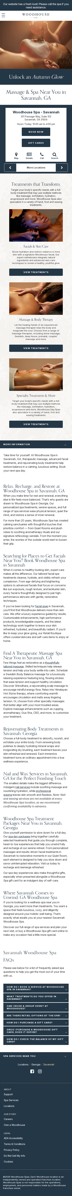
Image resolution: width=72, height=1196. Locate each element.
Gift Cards (36, 143)
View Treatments (36, 272)
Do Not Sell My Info (14, 1155)
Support (8, 1094)
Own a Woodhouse (14, 1124)
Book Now (36, 131)
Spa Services (11, 1100)
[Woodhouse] (36, 15)
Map (16, 158)
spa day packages (19, 836)
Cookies (8, 1161)
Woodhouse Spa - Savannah (36, 112)
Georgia (35, 1064)
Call (42, 158)
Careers (8, 1119)
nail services (22, 787)
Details (29, 158)
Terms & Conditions (14, 1144)
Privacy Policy (11, 1149)
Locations (23, 1064)
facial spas (41, 606)
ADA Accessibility (13, 1138)
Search (54, 158)
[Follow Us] (32, 1074)
